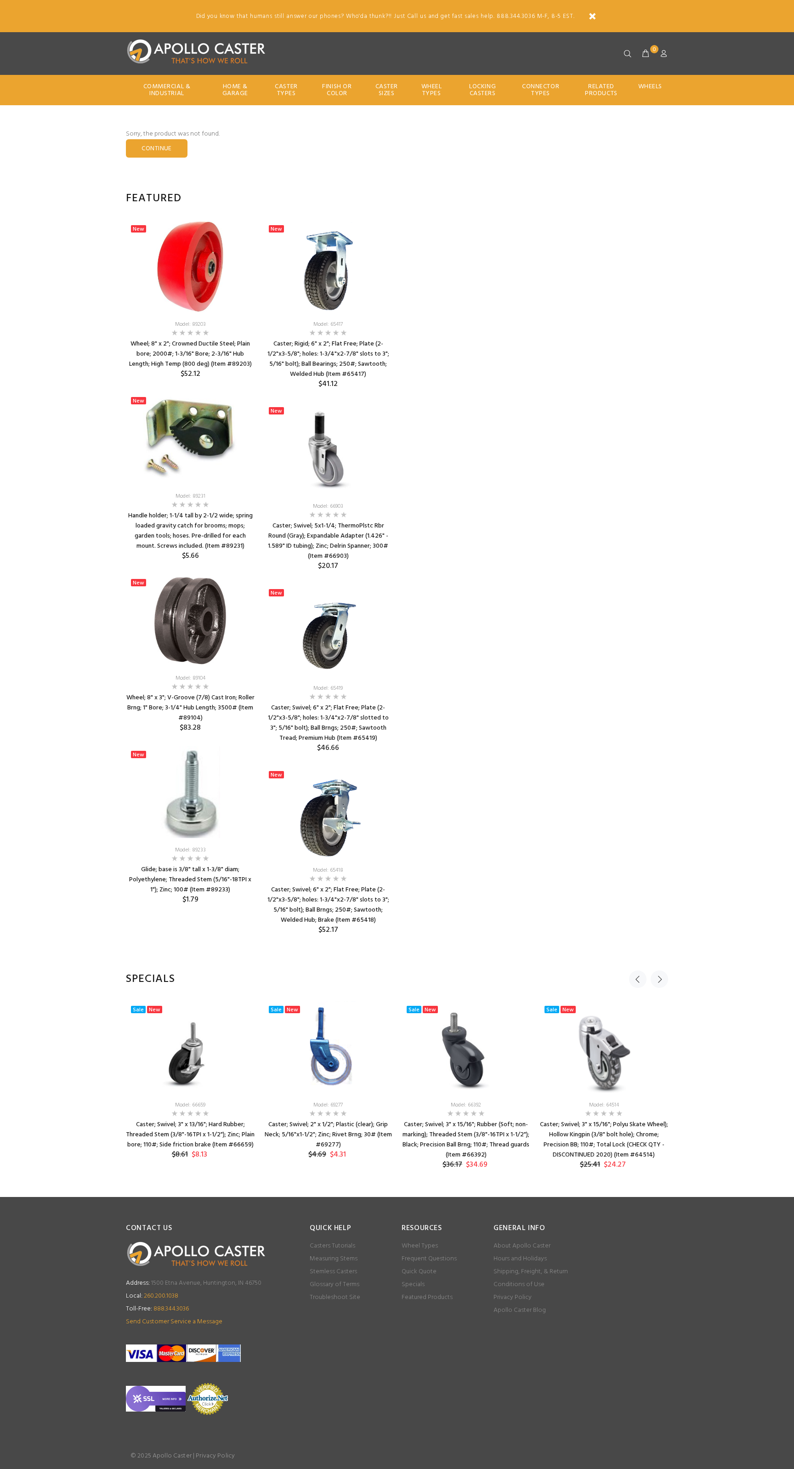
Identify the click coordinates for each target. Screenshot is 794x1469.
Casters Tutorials (332, 1246)
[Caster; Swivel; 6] (328, 630)
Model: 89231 (190, 496)
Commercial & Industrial (167, 90)
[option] (190, 569)
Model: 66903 (328, 506)
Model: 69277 (328, 1105)
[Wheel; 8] (190, 266)
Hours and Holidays (520, 1258)
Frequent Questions (429, 1258)
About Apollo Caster (521, 1246)
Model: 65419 (328, 688)
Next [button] (659, 979)
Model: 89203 (190, 324)
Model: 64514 (604, 1105)
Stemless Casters (333, 1271)
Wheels (650, 86)
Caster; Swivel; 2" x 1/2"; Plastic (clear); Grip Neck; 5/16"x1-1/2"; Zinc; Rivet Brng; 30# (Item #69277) (328, 1134)
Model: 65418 (328, 870)
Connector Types (540, 90)
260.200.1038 (152, 1296)
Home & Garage (235, 90)
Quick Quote (419, 1271)
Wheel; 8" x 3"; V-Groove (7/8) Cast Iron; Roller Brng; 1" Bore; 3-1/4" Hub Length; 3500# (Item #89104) (190, 707)
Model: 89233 (190, 850)
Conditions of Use (518, 1284)
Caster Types (286, 90)
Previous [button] (638, 979)
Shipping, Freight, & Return (530, 1271)
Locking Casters (482, 90)
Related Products (601, 90)
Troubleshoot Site (335, 1297)
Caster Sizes (386, 90)
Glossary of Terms (334, 1284)
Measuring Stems (333, 1258)
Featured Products (427, 1297)
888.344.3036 (157, 1309)
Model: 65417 (328, 324)
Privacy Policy (512, 1297)
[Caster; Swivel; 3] (190, 1047)
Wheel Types (431, 90)
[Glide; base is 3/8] (190, 792)
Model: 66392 (466, 1105)
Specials (413, 1284)
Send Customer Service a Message (174, 1321)
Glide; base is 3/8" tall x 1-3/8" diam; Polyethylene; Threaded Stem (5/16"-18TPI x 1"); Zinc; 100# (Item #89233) (190, 879)
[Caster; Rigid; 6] (328, 266)
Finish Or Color (337, 90)
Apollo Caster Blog (519, 1310)
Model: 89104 (190, 678)
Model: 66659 (190, 1105)
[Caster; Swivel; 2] (328, 1047)
